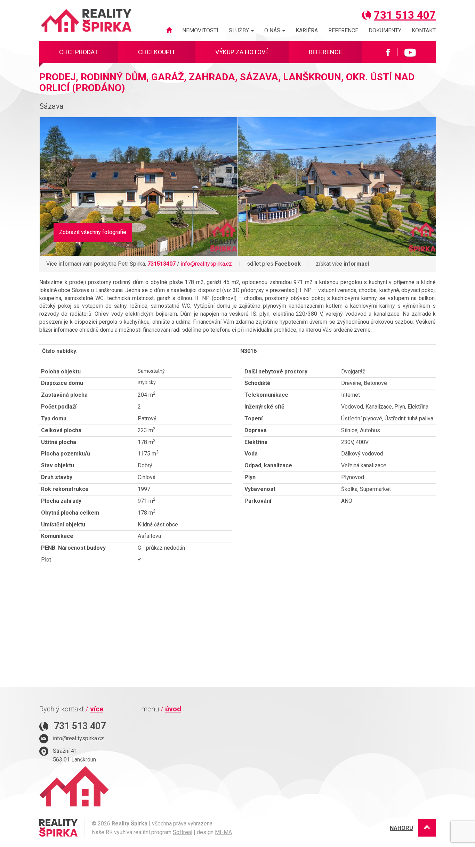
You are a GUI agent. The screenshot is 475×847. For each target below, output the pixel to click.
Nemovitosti (200, 30)
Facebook (288, 263)
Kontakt (424, 30)
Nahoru (401, 828)
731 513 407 (405, 15)
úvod (173, 709)
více (96, 709)
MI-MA (223, 832)
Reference (343, 30)
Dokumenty (385, 30)
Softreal (182, 832)
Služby (239, 30)
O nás (273, 30)
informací (356, 263)
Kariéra (307, 30)
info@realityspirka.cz (206, 263)
